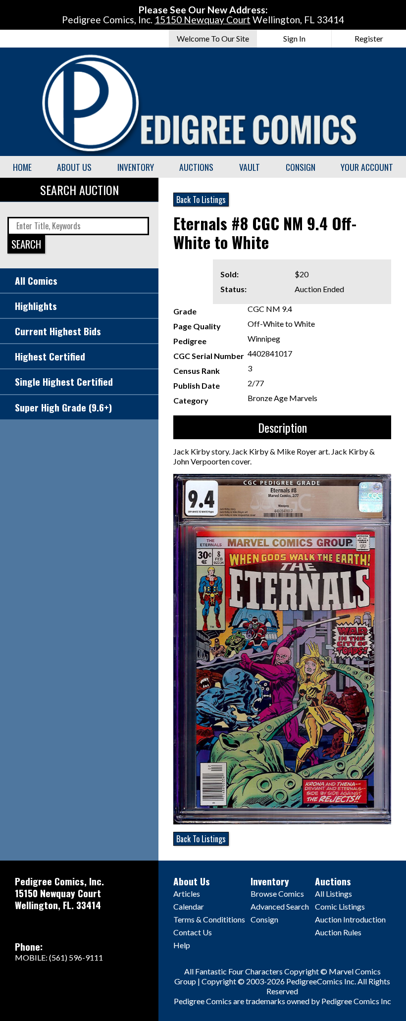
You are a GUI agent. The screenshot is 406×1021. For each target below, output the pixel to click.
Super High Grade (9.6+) (63, 407)
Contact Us (192, 932)
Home (22, 166)
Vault (249, 166)
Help (181, 945)
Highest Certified (50, 356)
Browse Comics (277, 893)
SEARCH (26, 244)
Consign (300, 166)
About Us (74, 166)
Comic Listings (340, 906)
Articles (186, 893)
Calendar (188, 906)
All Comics (36, 280)
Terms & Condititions (209, 919)
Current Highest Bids (58, 331)
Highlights (36, 306)
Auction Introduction (350, 919)
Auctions (196, 166)
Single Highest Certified (64, 381)
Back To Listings (201, 199)
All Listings (333, 893)
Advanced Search (280, 906)
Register (369, 38)
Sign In (294, 38)
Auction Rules (338, 932)
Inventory (135, 166)
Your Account (367, 166)
